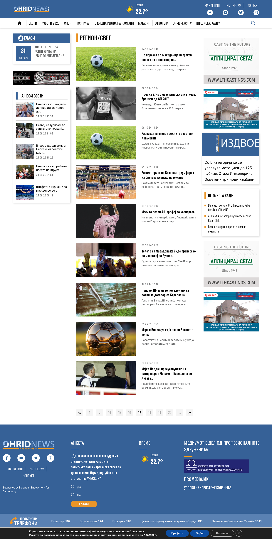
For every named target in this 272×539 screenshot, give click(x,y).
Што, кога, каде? (208, 23)
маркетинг (212, 5)
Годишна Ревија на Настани (113, 23)
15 (119, 412)
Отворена (161, 23)
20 (169, 412)
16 (129, 412)
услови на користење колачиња (207, 487)
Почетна (20, 23)
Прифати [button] (177, 533)
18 (149, 412)
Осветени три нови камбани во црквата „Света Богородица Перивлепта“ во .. (230, 174)
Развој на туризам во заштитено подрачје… (50, 126)
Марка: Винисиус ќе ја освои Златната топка (167, 332)
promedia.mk (196, 479)
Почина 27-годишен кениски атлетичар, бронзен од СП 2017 (169, 96)
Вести (33, 23)
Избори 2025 (50, 23)
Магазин (144, 23)
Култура (83, 23)
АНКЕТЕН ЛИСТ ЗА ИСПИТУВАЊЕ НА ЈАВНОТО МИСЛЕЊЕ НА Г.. (49, 53)
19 (159, 412)
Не (78, 495)
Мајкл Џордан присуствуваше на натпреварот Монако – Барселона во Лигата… (167, 373)
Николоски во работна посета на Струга (51, 168)
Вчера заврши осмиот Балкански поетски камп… (51, 149)
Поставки (222, 533)
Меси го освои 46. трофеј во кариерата (168, 212)
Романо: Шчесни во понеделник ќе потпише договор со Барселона (165, 292)
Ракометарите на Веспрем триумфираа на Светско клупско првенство (168, 175)
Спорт (68, 23)
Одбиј (200, 533)
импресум (233, 5)
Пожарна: (108, 521)
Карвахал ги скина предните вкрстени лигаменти (167, 135)
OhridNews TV (182, 23)
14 (109, 412)
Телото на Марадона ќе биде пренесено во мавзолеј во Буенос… (169, 253)
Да (78, 487)
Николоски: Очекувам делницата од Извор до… (51, 107)
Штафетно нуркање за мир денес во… (51, 188)
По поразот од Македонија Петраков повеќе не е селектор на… (167, 57)
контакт (253, 5)
